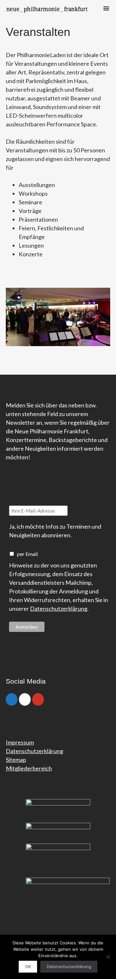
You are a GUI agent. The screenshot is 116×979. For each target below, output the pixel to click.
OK (28, 966)
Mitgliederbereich (29, 768)
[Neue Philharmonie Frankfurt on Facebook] (11, 699)
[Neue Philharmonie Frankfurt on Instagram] (25, 699)
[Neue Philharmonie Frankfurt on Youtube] (38, 699)
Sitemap (16, 759)
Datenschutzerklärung (58, 608)
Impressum (20, 742)
